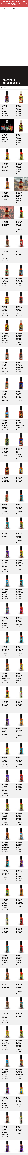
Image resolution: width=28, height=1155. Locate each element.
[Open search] (5, 8)
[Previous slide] (1, 3)
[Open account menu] (23, 8)
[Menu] (1, 8)
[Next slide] (26, 3)
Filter (4, 87)
